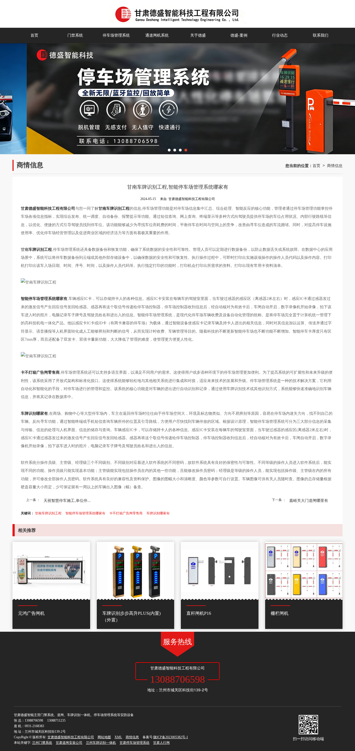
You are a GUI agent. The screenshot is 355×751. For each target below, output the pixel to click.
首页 (34, 35)
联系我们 (320, 35)
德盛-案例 (238, 35)
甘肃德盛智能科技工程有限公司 (70, 737)
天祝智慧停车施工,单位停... (67, 500)
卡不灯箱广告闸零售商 (126, 512)
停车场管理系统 (116, 35)
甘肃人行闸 (161, 743)
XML (118, 737)
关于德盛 (198, 35)
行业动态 (280, 35)
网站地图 (104, 737)
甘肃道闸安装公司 (69, 743)
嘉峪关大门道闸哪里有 (308, 500)
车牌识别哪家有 (158, 512)
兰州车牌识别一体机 (101, 743)
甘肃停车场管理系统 (134, 743)
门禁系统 (75, 35)
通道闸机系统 (157, 35)
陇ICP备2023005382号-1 (170, 737)
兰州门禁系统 (42, 743)
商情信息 (335, 165)
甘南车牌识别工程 (48, 512)
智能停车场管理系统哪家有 (85, 512)
